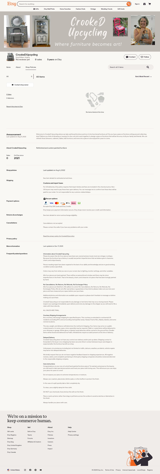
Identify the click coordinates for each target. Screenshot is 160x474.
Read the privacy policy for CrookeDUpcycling (58, 236)
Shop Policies (31, 67)
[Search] (128, 4)
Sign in (137, 4)
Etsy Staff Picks (49, 9)
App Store (14, 459)
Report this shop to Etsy (14, 106)
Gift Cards (121, 9)
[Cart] (149, 4)
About (18, 67)
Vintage (93, 9)
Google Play (31, 459)
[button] (130, 57)
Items (8, 67)
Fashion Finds (80, 9)
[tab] (19, 76)
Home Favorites (65, 9)
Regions (150, 470)
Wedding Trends (106, 9)
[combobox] (71, 4)
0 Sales (8, 94)
